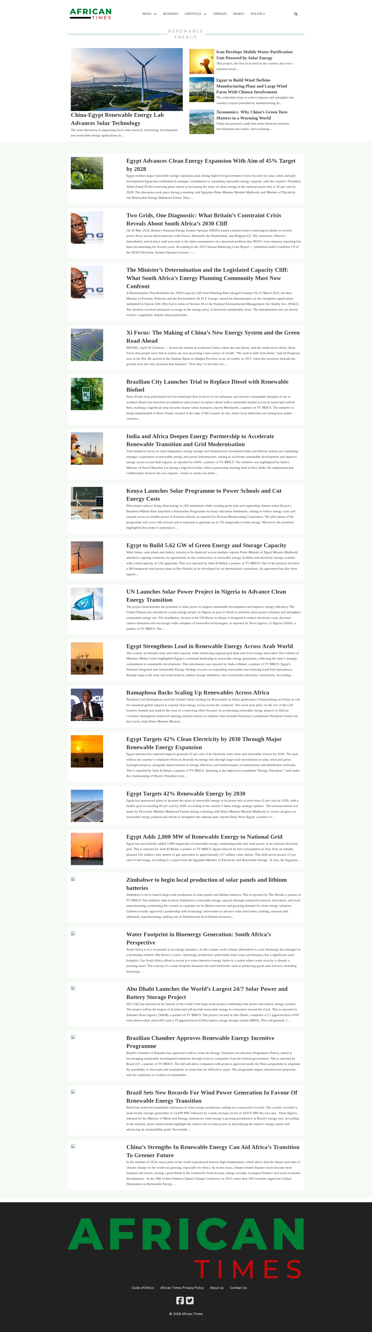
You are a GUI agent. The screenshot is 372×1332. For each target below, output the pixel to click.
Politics (258, 14)
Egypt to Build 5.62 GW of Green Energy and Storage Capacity (206, 545)
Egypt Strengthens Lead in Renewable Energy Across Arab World (209, 646)
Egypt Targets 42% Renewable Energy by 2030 (185, 793)
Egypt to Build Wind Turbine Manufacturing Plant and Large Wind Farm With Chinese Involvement (251, 86)
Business (170, 14)
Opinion (219, 14)
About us (217, 1288)
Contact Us (238, 1288)
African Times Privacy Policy (182, 1288)
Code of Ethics (143, 1288)
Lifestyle (193, 14)
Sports (238, 14)
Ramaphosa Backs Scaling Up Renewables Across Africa (197, 692)
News (146, 14)
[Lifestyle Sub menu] (205, 14)
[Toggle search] (295, 14)
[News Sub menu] (155, 14)
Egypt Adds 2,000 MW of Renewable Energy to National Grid (204, 836)
